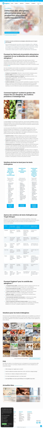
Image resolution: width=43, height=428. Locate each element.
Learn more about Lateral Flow (10, 206)
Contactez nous (29, 413)
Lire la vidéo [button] (33, 115)
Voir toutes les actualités (18, 385)
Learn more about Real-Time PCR (34, 206)
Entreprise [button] (27, 3)
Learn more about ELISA (22, 205)
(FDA (9, 65)
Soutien (20, 413)
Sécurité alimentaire (7, 8)
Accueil (12, 3)
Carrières (28, 414)
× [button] (12, 408)
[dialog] (7, 417)
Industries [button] (21, 3)
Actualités (28, 415)
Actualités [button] (33, 3)
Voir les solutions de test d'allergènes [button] (11, 32)
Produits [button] (16, 3)
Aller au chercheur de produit (35, 358)
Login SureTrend (21, 416)
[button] (40, 3)
